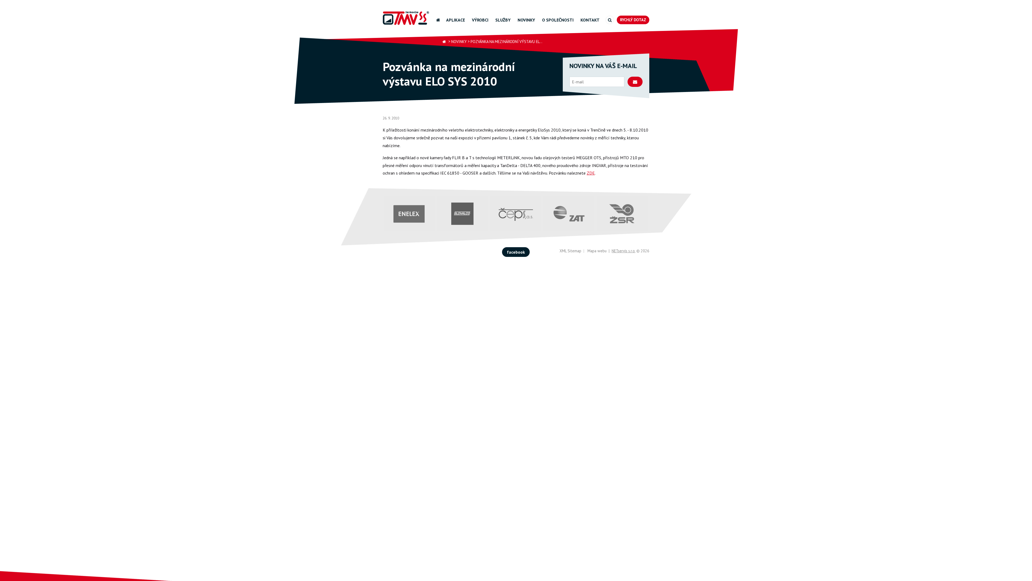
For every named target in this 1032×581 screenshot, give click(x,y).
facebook (516, 252)
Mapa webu (597, 250)
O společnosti (558, 20)
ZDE (591, 173)
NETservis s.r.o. (623, 250)
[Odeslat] (635, 82)
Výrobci (480, 20)
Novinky (526, 20)
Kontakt (590, 20)
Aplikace (455, 20)
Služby (503, 20)
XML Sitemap (570, 250)
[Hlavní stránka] (444, 42)
